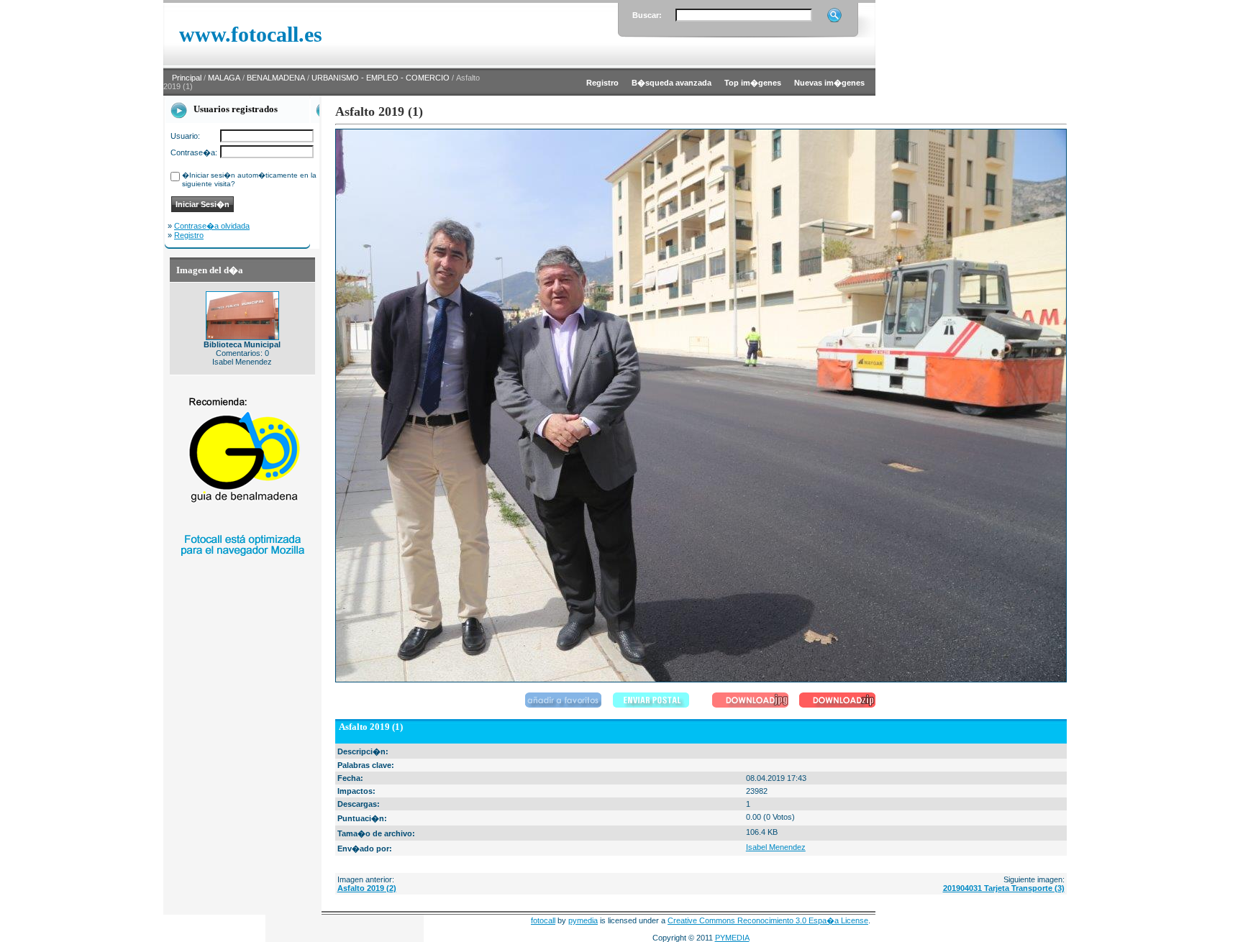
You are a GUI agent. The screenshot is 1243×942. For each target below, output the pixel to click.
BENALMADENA (276, 77)
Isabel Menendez (776, 847)
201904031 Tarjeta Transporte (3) (1004, 888)
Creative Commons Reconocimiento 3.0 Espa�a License (768, 920)
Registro (189, 235)
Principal (186, 77)
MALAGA (224, 77)
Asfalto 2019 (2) (366, 888)
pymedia (583, 920)
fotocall (543, 920)
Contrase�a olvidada (212, 225)
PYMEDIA (732, 937)
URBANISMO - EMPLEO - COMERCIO (380, 77)
